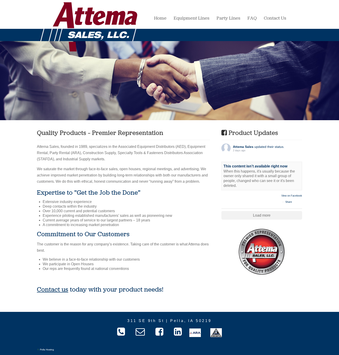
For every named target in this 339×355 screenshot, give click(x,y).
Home (160, 18)
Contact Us (275, 18)
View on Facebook (291, 195)
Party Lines (228, 18)
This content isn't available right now (255, 166)
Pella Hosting (46, 349)
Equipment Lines (191, 18)
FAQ (252, 18)
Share (288, 201)
